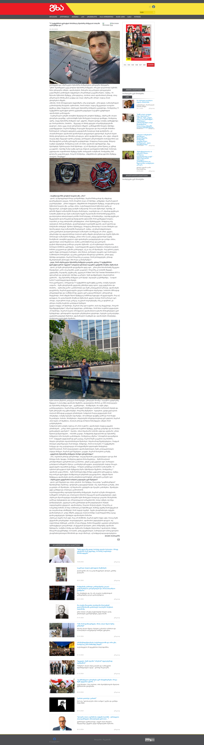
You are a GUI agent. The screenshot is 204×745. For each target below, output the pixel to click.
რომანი (137, 17)
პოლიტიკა (64, 17)
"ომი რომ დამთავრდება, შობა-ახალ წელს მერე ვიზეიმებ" (95, 625)
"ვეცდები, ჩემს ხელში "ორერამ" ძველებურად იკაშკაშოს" (94, 662)
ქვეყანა (75, 17)
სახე (129, 17)
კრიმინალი (92, 17)
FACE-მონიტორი (106, 17)
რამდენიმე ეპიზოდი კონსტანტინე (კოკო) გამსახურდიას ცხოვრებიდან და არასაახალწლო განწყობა (96, 589)
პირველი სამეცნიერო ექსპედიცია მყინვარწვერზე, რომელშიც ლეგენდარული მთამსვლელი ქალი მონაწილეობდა (144, 140)
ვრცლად (117, 562)
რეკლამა (107, 740)
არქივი (151, 65)
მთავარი (53, 17)
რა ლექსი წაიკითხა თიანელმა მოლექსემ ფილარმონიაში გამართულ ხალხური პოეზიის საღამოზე (95, 607)
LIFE (82, 17)
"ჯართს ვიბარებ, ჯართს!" (86, 698)
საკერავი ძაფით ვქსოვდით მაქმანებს (91, 568)
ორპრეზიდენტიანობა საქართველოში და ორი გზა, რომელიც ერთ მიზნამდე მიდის (96, 643)
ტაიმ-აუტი (120, 17)
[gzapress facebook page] (153, 6)
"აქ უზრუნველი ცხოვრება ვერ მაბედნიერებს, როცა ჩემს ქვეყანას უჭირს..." (97, 681)
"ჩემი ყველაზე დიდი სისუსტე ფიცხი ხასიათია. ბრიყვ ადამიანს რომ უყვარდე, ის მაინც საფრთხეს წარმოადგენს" (97, 551)
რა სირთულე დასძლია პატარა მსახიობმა (145, 101)
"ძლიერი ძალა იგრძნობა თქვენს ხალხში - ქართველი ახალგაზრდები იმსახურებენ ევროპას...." (98, 718)
